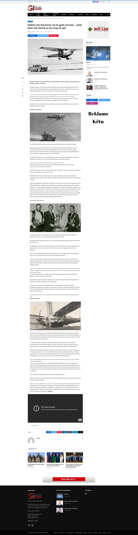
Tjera (101, 14)
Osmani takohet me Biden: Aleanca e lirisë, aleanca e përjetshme (55, 465)
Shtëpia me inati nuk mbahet (41, 1)
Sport (87, 14)
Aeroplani (35, 425)
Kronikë (63, 14)
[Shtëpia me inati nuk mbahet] (89, 73)
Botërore (30, 21)
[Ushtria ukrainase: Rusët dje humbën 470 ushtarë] (36, 457)
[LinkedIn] (22, 88)
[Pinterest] (22, 92)
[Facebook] (22, 81)
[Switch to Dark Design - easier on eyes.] (107, 14)
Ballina (31, 14)
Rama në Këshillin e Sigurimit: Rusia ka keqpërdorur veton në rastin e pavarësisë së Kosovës (74, 466)
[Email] (22, 95)
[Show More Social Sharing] (60, 35)
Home (29, 18)
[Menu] (109, 14)
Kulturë (80, 14)
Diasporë (71, 14)
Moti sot (88, 62)
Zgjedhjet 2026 (56, 14)
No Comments (48, 31)
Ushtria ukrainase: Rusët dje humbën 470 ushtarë (36, 465)
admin (33, 31)
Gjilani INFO (45, 532)
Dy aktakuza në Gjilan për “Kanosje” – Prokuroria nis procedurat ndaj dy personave (101, 87)
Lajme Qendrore (46, 14)
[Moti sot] (98, 53)
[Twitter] (22, 85)
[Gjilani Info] (35, 8)
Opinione (94, 14)
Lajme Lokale (38, 14)
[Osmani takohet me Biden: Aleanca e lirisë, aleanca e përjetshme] (55, 457)
